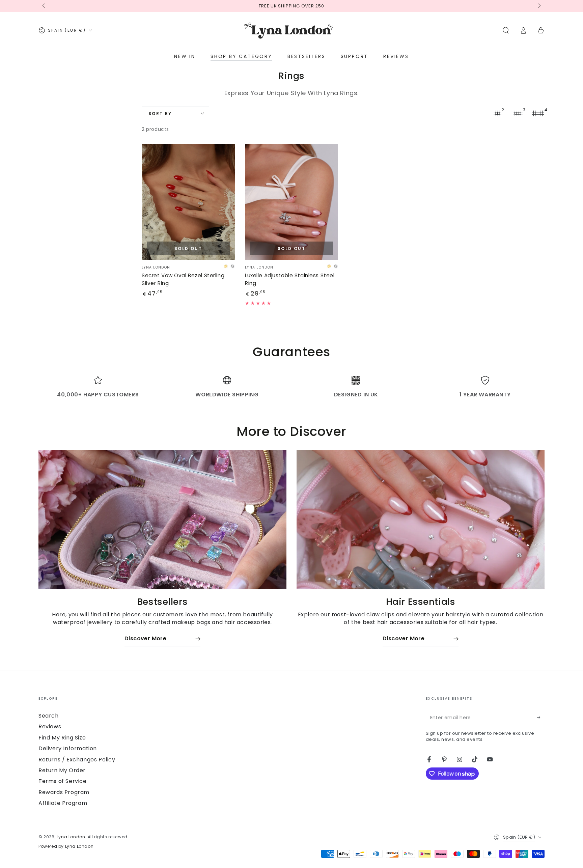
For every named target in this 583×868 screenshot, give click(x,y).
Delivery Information (67, 748)
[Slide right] (539, 6)
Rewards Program (63, 792)
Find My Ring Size (62, 737)
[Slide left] (44, 6)
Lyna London (71, 837)
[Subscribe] (541, 717)
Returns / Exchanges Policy (76, 759)
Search (48, 716)
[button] (506, 30)
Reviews (49, 726)
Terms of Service (62, 781)
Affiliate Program (62, 803)
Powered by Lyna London (65, 846)
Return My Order (62, 770)
